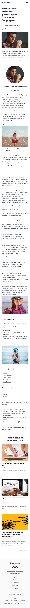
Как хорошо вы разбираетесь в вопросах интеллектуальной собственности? (12, 534)
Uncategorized (8, 28)
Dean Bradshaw (7, 375)
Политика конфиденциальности (15, 571)
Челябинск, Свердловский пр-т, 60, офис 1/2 (15, 600)
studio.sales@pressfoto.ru (15, 594)
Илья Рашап (6, 384)
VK (3, 392)
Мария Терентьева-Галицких (12, 25)
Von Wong (6, 373)
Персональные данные (15, 573)
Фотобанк (15, 579)
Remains (24, 86)
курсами (11, 292)
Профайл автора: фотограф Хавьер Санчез (15, 422)
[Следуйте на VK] (13, 567)
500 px (5, 394)
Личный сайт (6, 399)
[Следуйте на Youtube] (16, 567)
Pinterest (5, 396)
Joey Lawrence (7, 378)
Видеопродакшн (15, 585)
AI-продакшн (15, 588)
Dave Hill (5, 380)
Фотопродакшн (15, 582)
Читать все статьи (21, 550)
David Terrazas (7, 382)
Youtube (5, 290)
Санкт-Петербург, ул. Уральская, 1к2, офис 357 (15, 603)
